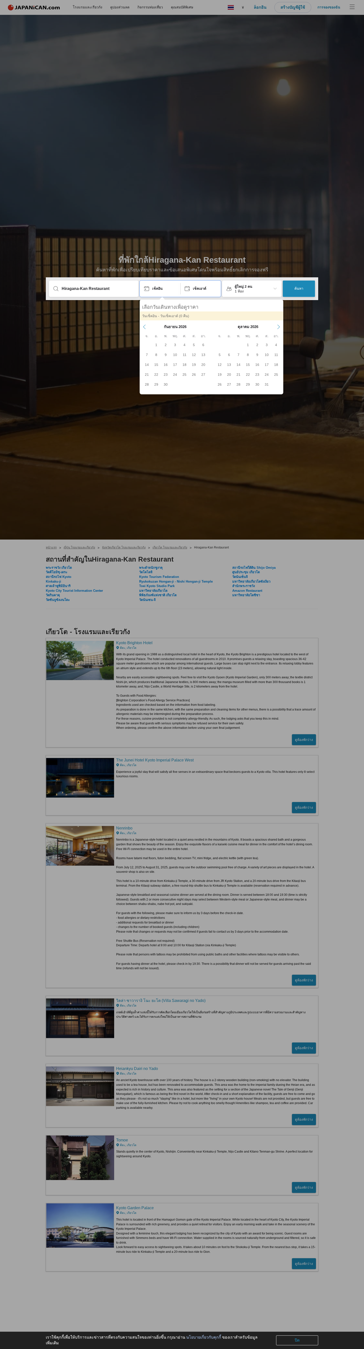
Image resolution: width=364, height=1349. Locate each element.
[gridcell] (156, 345)
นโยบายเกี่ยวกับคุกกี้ (203, 1337)
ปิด (297, 1340)
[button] (144, 327)
